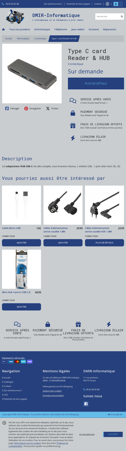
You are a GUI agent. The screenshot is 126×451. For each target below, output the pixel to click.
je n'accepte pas (86, 434)
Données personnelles (53, 395)
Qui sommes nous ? (12, 390)
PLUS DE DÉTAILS (96, 83)
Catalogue (8, 381)
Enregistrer (35, 108)
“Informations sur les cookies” (27, 443)
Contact (97, 3)
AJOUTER (21, 242)
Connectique (40, 38)
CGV (5, 394)
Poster (54, 108)
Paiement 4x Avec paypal (15, 399)
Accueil (8, 38)
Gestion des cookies (52, 391)
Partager (14, 108)
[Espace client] (107, 4)
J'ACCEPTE (113, 434)
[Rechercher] (122, 16)
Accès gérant (116, 414)
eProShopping (72, 414)
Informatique (23, 38)
